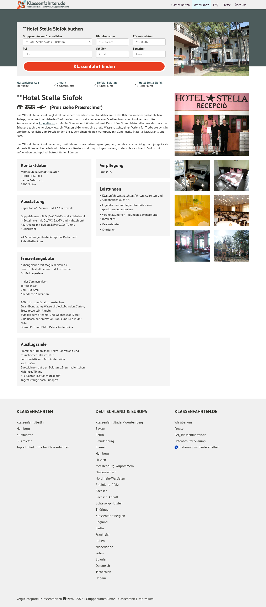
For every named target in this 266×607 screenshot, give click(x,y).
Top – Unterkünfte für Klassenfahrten (43, 447)
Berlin (100, 435)
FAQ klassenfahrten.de (190, 435)
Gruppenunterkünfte (100, 599)
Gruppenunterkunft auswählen (42, 36)
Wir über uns (183, 422)
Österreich (103, 565)
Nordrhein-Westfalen (110, 478)
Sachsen (101, 491)
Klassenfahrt (126, 599)
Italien (100, 540)
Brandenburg (105, 441)
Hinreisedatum (105, 36)
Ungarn (101, 578)
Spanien (101, 559)
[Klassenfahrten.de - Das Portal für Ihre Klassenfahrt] (21, 4)
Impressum (146, 599)
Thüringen (103, 509)
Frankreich (103, 534)
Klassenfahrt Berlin (30, 422)
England (102, 522)
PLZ (25, 48)
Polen (100, 553)
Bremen (101, 447)
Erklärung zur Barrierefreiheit (198, 447)
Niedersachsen (106, 472)
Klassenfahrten (180, 5)
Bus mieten (24, 441)
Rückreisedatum (143, 36)
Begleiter (138, 48)
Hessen (101, 460)
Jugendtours (47, 123)
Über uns (240, 5)
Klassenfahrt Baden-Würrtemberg (119, 422)
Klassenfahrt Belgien (110, 516)
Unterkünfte (201, 5)
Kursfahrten (25, 435)
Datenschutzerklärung (190, 441)
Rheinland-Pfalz (107, 484)
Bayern (100, 428)
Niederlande (104, 547)
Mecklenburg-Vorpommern (115, 466)
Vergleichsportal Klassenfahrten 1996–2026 (50, 599)
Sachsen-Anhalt (107, 497)
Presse (227, 5)
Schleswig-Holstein (109, 503)
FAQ (215, 5)
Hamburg (23, 428)
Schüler (101, 48)
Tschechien (103, 572)
